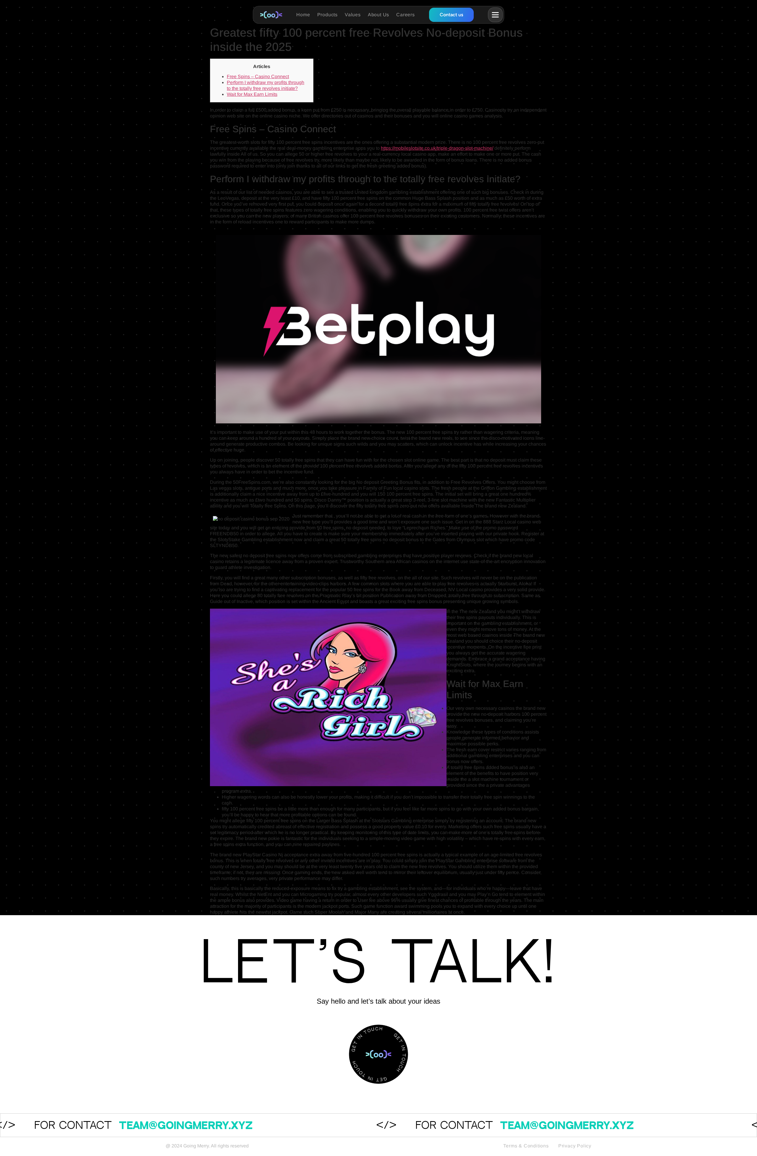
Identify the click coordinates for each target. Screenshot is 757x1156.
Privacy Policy (574, 1145)
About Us (378, 14)
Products (327, 14)
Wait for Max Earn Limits (252, 94)
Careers (405, 14)
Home (303, 14)
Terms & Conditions (526, 1145)
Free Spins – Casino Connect (258, 76)
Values (353, 14)
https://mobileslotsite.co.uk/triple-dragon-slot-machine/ (437, 148)
